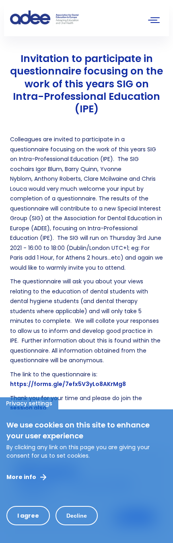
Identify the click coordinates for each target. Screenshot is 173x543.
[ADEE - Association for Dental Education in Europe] (70, 18)
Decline (76, 515)
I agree (28, 516)
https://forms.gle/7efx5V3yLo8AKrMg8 (68, 384)
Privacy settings (29, 403)
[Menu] (154, 21)
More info (21, 477)
